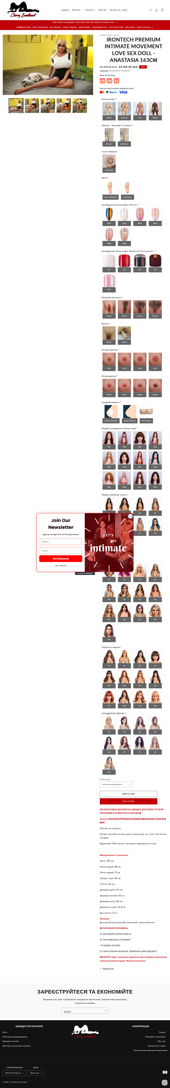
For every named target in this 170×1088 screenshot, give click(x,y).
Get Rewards (61, 558)
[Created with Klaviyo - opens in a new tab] (85, 573)
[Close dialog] (130, 516)
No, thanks (60, 565)
